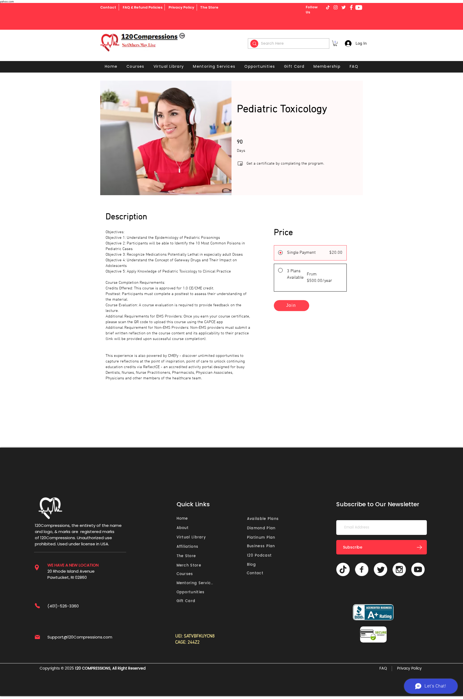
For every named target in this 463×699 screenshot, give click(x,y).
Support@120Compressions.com (79, 637)
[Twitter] (380, 569)
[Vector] (361, 569)
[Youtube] (359, 7)
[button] (335, 43)
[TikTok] (343, 569)
